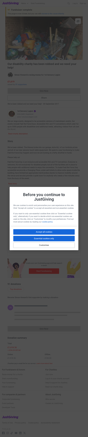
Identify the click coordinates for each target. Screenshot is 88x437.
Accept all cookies (44, 232)
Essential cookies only (44, 238)
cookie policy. (47, 222)
